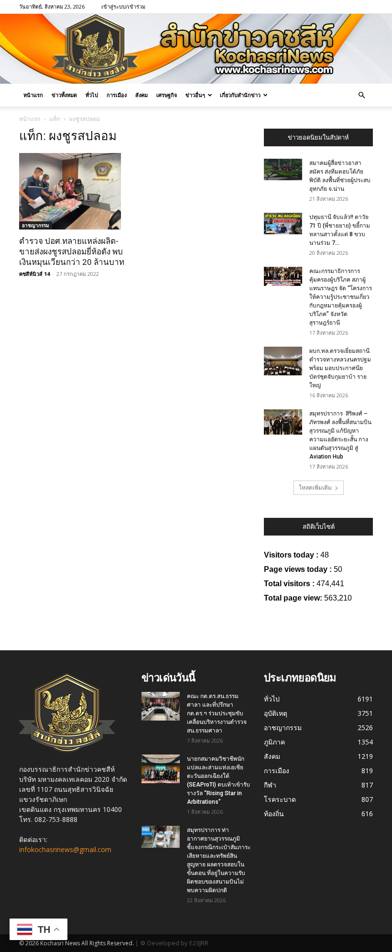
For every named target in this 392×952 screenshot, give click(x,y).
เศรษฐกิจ (166, 94)
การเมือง (117, 94)
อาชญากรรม (35, 225)
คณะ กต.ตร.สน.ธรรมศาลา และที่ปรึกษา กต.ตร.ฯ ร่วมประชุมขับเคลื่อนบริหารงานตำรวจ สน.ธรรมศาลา (217, 713)
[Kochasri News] (196, 49)
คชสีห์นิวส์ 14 (34, 273)
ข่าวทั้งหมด (64, 94)
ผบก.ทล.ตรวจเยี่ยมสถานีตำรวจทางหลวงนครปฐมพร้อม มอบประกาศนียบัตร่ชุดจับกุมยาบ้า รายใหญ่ (340, 368)
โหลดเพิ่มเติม (315, 487)
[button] (361, 95)
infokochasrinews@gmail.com (65, 849)
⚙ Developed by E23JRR (174, 943)
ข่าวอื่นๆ (195, 94)
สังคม (141, 94)
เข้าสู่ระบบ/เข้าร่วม (123, 6)
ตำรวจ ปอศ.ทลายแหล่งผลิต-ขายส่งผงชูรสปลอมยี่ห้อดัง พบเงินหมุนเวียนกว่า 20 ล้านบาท (71, 251)
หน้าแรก (33, 94)
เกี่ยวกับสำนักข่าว (240, 94)
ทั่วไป (92, 94)
